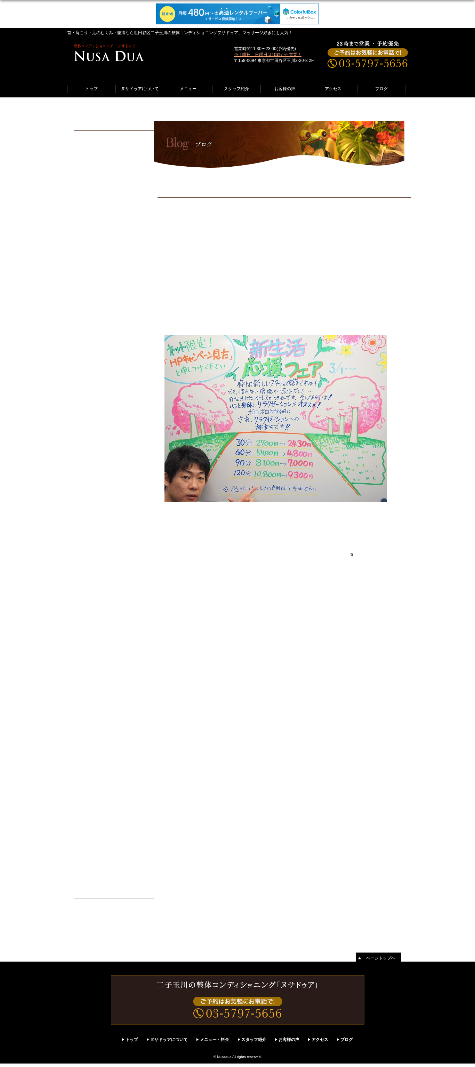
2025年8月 (89, 382)
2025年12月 (91, 346)
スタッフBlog (190, 109)
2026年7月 (89, 283)
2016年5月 (89, 808)
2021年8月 (89, 627)
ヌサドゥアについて (140, 88)
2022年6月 (89, 572)
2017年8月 (89, 681)
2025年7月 (89, 392)
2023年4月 (89, 554)
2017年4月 (89, 717)
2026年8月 (89, 274)
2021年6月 (89, 636)
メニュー (188, 88)
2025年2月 (89, 437)
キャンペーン (92, 915)
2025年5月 (89, 410)
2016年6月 (89, 799)
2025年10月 (91, 364)
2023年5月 (89, 545)
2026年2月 (89, 328)
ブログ (381, 88)
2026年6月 (89, 292)
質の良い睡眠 (92, 181)
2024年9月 (89, 482)
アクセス (333, 88)
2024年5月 (89, 518)
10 (133, 219)
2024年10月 (91, 473)
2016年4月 (89, 817)
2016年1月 (89, 844)
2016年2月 (89, 835)
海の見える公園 (95, 154)
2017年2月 (89, 735)
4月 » (134, 248)
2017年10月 (91, 663)
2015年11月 (90, 862)
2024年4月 (89, 527)
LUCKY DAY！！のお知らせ (110, 163)
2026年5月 (89, 301)
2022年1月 (89, 591)
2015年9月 (89, 880)
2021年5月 (89, 645)
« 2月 (90, 248)
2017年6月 (89, 699)
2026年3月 (89, 319)
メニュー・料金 (214, 1039)
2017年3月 (89, 726)
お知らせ (87, 906)
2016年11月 (90, 753)
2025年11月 (90, 355)
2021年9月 (89, 618)
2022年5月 (89, 581)
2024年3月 (89, 536)
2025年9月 (89, 373)
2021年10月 (91, 609)
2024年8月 (89, 491)
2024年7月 (89, 500)
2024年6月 (89, 509)
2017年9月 (89, 672)
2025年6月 (89, 401)
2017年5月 (89, 708)
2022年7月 (89, 563)
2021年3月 (89, 654)
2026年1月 (89, 337)
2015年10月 (91, 871)
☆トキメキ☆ (92, 172)
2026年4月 (89, 310)
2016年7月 (89, 790)
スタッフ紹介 (236, 88)
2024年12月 (91, 455)
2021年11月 (90, 600)
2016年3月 (89, 826)
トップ (91, 88)
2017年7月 (89, 690)
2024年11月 (90, 464)
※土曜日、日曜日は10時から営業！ (267, 54)
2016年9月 (89, 771)
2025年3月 (89, 428)
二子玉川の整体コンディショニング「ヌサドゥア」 (119, 109)
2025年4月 (89, 419)
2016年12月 (91, 744)
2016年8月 (89, 780)
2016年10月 (91, 762)
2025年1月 (89, 446)
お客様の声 (284, 88)
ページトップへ (380, 958)
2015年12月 (91, 853)
